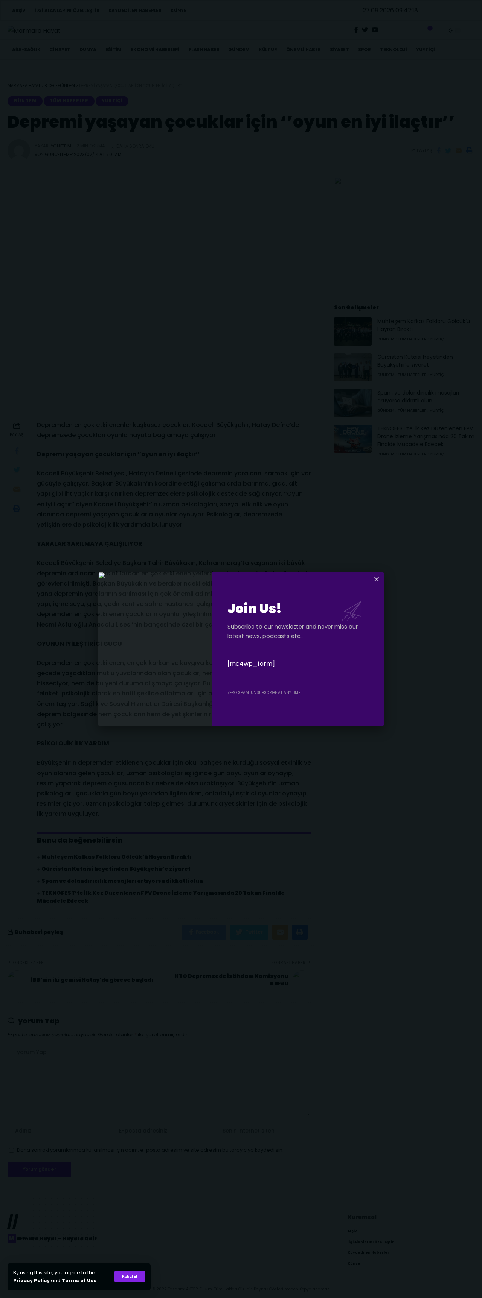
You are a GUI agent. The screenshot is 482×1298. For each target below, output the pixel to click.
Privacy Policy (31, 1280)
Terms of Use (79, 1280)
